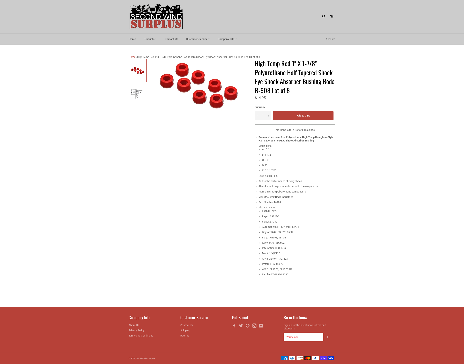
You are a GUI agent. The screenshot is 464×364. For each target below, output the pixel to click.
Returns (184, 335)
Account (330, 39)
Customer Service (197, 39)
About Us (134, 325)
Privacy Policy (136, 330)
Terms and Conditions (141, 335)
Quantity (260, 107)
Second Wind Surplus (145, 358)
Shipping (185, 330)
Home (132, 39)
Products (149, 39)
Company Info (226, 39)
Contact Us (171, 39)
